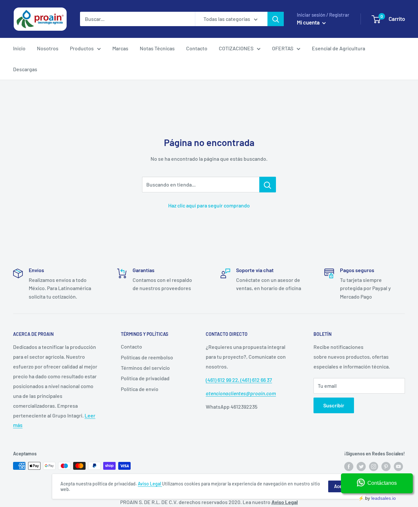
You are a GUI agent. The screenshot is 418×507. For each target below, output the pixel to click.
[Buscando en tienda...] (267, 184)
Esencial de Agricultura (338, 48)
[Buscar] (275, 19)
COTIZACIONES (236, 48)
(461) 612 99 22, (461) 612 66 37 (239, 380)
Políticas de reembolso (147, 357)
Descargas (25, 69)
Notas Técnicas (157, 48)
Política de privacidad (145, 378)
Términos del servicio (145, 368)
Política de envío (139, 389)
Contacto (196, 48)
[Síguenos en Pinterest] (386, 466)
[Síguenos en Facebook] (348, 466)
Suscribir (333, 405)
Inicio (19, 48)
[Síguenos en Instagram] (373, 466)
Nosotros (47, 48)
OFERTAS (282, 48)
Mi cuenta (309, 22)
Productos (82, 48)
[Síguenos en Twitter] (361, 466)
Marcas (120, 48)
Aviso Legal (150, 483)
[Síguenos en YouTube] (398, 466)
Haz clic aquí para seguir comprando (209, 205)
